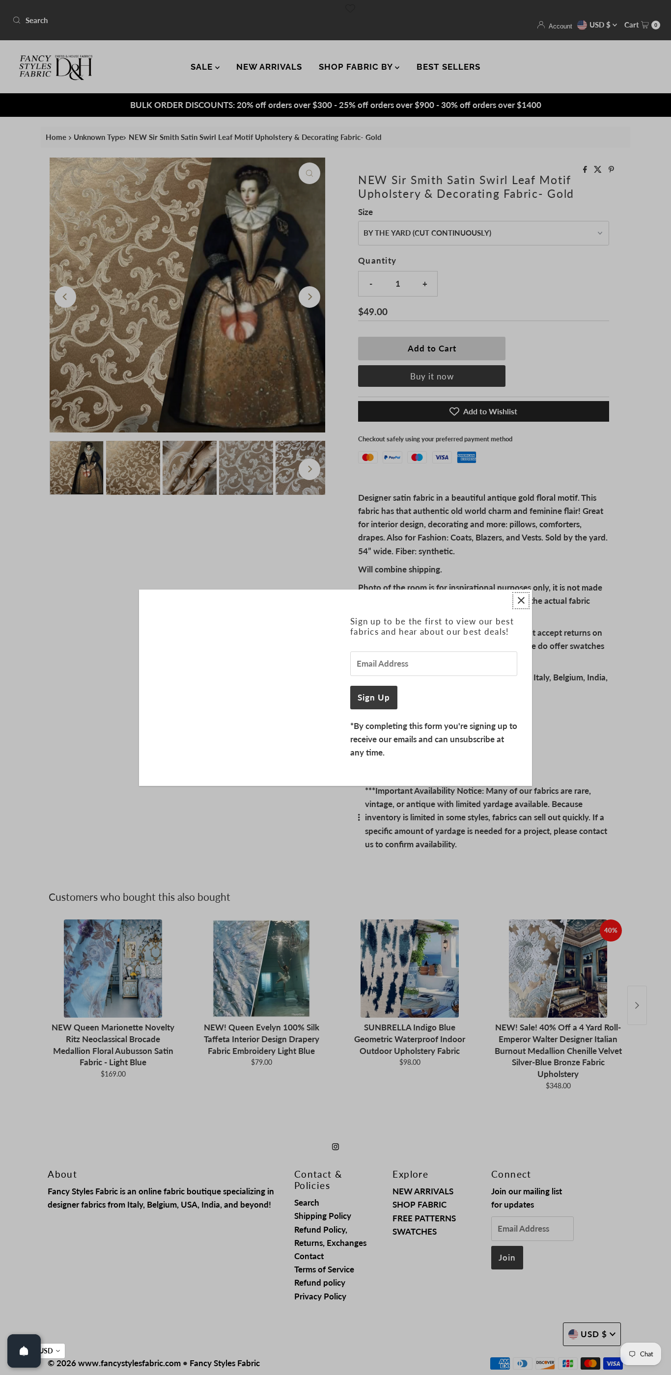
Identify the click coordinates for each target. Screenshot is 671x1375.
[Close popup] (521, 600)
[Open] (24, 1351)
